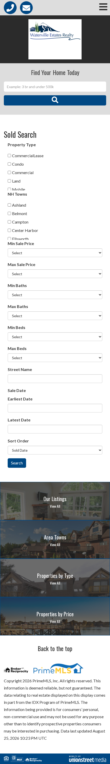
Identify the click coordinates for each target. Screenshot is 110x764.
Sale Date (17, 390)
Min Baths (17, 285)
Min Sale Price (21, 243)
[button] (55, 100)
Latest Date (19, 419)
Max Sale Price (21, 264)
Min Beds (16, 327)
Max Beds (17, 348)
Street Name (20, 369)
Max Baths (18, 306)
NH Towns (17, 194)
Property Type (22, 144)
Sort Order (18, 440)
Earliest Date (20, 398)
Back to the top (55, 648)
